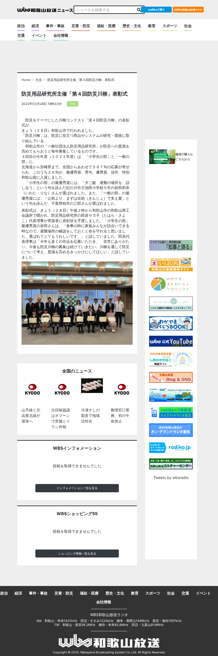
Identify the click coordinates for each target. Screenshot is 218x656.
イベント (39, 35)
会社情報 (60, 35)
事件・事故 (55, 25)
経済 (35, 25)
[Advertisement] (181, 201)
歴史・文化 (132, 25)
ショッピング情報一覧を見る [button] (77, 553)
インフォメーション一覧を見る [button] (77, 488)
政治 (21, 25)
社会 (188, 25)
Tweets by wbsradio (170, 477)
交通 (21, 35)
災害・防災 (81, 25)
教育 (152, 25)
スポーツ (169, 25)
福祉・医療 (106, 25)
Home (26, 79)
